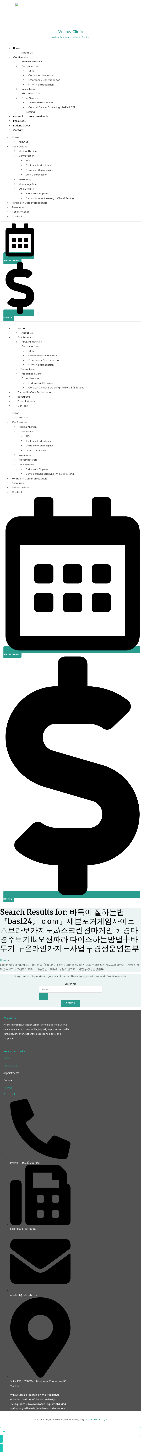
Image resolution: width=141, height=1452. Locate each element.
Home (16, 48)
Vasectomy (28, 89)
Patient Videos (21, 125)
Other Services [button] (26, 188)
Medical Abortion (31, 61)
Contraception (30, 66)
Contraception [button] (26, 155)
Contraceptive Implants (42, 75)
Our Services (20, 57)
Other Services (30, 98)
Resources (19, 121)
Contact (18, 130)
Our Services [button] (19, 146)
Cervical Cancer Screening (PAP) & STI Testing (50, 109)
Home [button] (15, 137)
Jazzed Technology (96, 1419)
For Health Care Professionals (30, 116)
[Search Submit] (43, 996)
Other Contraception (41, 84)
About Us (27, 52)
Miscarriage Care (31, 93)
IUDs (31, 71)
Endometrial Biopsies (40, 102)
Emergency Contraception (44, 80)
